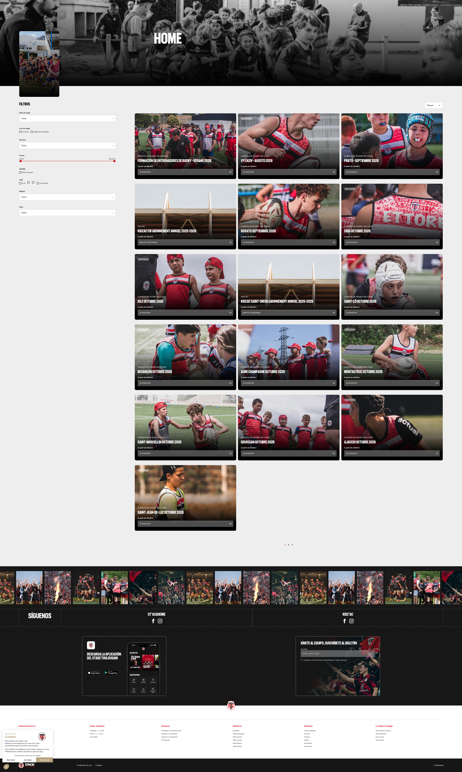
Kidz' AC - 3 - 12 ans (96, 734)
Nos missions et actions (383, 731)
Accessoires (308, 743)
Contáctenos (439, 765)
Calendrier (236, 731)
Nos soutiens (380, 740)
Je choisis (28, 760)
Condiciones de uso (84, 765)
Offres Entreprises (238, 734)
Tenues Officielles (310, 731)
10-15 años (44, 183)
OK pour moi (44, 760)
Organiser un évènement (169, 734)
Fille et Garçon (27, 172)
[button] (6, 767)
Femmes (307, 737)
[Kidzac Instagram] (351, 621)
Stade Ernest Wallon (41, 132)
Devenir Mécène (381, 734)
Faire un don (380, 737)
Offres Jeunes (237, 737)
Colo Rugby (93, 737)
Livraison (98, 765)
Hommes (307, 734)
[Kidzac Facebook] (344, 621)
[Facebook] (153, 621)
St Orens (25, 132)
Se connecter (165, 740)
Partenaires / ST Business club (171, 731)
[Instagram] (160, 621)
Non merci (11, 760)
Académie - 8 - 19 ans (97, 731)
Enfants (306, 740)
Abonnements (237, 743)
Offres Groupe (237, 740)
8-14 (24, 183)
